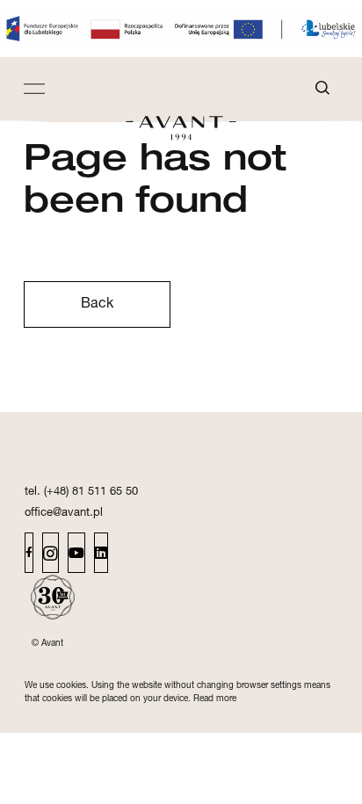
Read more (214, 699)
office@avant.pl (64, 513)
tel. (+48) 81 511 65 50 (81, 492)
